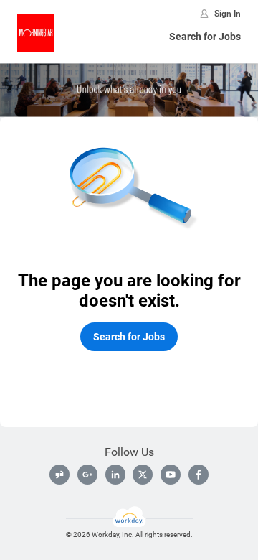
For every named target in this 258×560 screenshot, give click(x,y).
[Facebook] (198, 475)
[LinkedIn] (115, 475)
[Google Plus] (87, 475)
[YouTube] (171, 475)
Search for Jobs (205, 36)
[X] (143, 475)
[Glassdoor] (59, 475)
